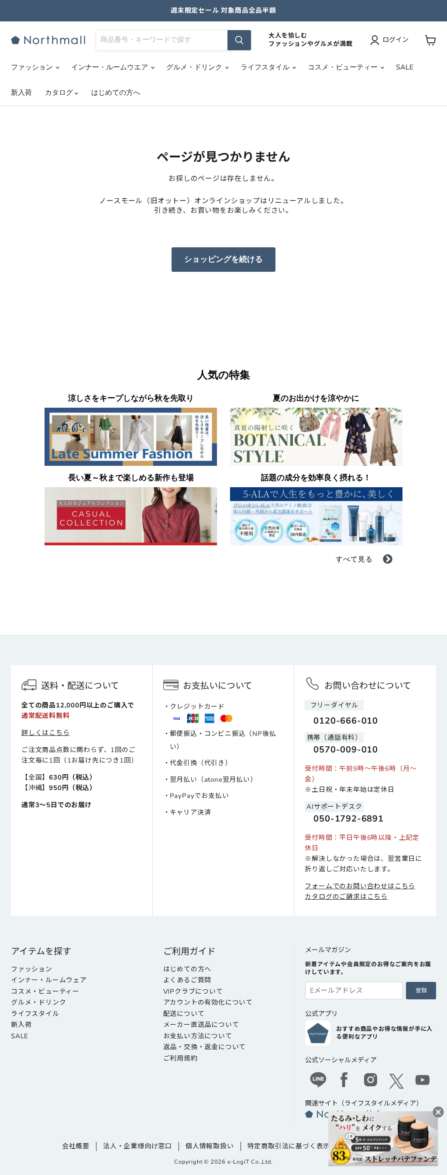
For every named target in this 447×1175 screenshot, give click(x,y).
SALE (404, 67)
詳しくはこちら (45, 732)
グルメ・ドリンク (195, 67)
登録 (421, 991)
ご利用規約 (180, 1058)
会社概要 (75, 1146)
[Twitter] (397, 1081)
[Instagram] (371, 1081)
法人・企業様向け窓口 (137, 1146)
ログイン (395, 39)
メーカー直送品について (201, 1024)
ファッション (33, 67)
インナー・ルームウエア (110, 67)
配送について (184, 1013)
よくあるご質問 (187, 980)
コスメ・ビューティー (343, 67)
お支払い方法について (197, 1036)
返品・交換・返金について (204, 1047)
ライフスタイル (266, 67)
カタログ (60, 92)
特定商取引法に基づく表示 (289, 1146)
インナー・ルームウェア (49, 980)
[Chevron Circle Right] (387, 560)
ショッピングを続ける (223, 259)
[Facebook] (344, 1081)
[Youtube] (423, 1081)
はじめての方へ (115, 92)
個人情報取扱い (210, 1146)
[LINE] (318, 1081)
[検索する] (239, 40)
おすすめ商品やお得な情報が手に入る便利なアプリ (384, 1033)
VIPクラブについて (193, 991)
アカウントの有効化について (208, 1002)
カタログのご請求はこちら (346, 896)
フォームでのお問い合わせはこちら (360, 886)
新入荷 (21, 92)
